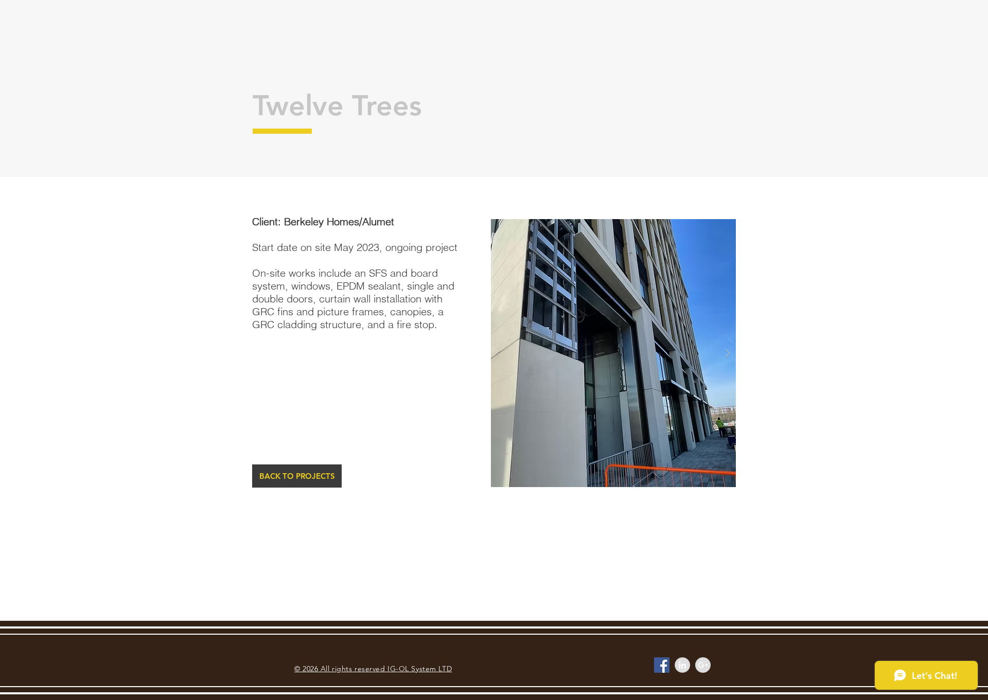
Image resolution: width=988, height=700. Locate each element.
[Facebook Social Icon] (661, 665)
